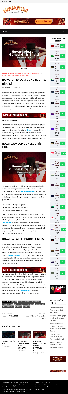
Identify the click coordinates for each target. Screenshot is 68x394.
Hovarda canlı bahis (14, 73)
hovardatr (7, 87)
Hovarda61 (25, 76)
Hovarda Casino (40, 387)
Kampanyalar (54, 385)
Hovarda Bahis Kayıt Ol (8, 342)
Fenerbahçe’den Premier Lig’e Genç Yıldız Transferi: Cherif (57, 336)
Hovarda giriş (7, 223)
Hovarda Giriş (26, 73)
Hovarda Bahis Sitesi (41, 385)
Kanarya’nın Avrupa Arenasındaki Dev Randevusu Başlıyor (56, 344)
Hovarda (4, 73)
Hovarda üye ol (36, 73)
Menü (6, 31)
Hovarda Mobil (51, 387)
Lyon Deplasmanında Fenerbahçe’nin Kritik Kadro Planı (57, 310)
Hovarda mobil (18, 304)
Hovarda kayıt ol (8, 304)
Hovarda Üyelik (40, 304)
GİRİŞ (62, 46)
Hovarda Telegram (20, 391)
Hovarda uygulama (8, 76)
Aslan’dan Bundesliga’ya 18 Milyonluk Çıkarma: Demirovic (58, 318)
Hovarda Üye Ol (39, 389)
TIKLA (62, 56)
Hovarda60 (18, 76)
